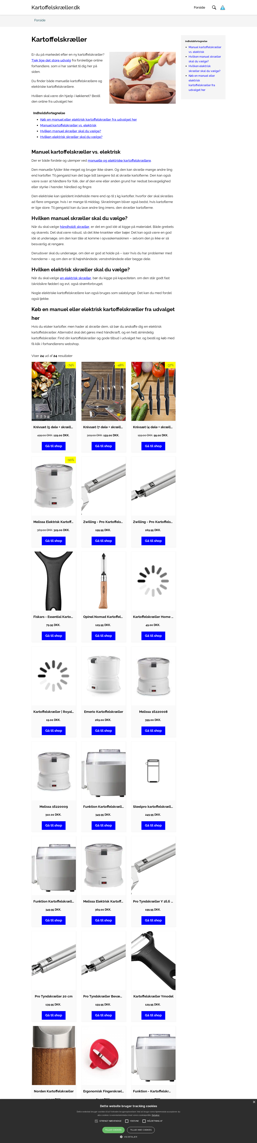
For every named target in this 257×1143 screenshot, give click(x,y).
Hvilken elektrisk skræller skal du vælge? (71, 137)
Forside (199, 7)
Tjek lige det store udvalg (51, 60)
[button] (128, 1137)
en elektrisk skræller (75, 278)
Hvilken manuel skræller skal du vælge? (70, 131)
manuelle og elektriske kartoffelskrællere (119, 161)
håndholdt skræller (74, 227)
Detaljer (155, 1115)
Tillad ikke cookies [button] (141, 1130)
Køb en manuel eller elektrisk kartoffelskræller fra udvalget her (88, 120)
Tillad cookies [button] (113, 1130)
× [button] (254, 1102)
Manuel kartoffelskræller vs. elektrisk (68, 125)
